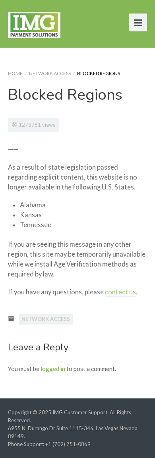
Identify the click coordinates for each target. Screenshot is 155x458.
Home (15, 73)
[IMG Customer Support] (34, 23)
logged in (53, 368)
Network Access (50, 73)
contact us (120, 292)
